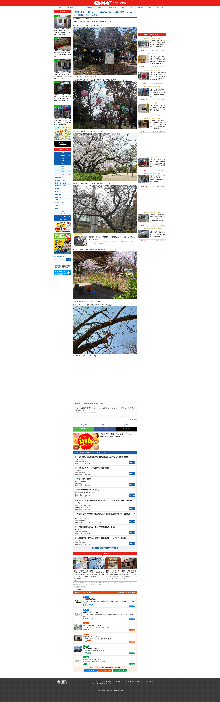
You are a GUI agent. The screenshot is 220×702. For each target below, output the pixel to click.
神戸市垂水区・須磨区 (60, 185)
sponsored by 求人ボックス (98, 452)
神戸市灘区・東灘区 (60, 180)
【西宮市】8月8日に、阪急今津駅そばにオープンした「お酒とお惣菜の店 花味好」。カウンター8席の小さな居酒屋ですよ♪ (157, 92)
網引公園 (83, 586)
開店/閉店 (89, 7)
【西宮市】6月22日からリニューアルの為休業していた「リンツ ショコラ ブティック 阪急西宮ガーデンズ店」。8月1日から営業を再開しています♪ (158, 124)
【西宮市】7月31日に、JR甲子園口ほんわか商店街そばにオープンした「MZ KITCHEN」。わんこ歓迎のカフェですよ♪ (158, 218)
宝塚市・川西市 (59, 194)
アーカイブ (160, 7)
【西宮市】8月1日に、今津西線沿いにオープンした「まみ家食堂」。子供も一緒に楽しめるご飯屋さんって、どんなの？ (157, 179)
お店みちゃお (112, 7)
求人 (79, 7)
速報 (150, 7)
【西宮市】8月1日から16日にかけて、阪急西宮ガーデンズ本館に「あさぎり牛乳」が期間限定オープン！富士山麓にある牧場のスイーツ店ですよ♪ (157, 60)
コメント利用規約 (133, 419)
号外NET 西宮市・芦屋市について (103, 683)
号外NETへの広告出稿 (123, 681)
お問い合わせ (135, 681)
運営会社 (102, 681)
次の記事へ (125, 425)
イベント (140, 7)
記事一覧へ (105, 425)
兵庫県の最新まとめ (60, 177)
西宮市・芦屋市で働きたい (82, 452)
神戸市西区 (57, 188)
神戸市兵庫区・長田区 (60, 183)
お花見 (75, 586)
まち (123, 7)
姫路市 (56, 208)
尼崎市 (56, 199)
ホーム (96, 681)
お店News (100, 7)
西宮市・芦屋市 (119, 3)
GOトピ (59, 7)
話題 (131, 7)
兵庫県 (89, 18)
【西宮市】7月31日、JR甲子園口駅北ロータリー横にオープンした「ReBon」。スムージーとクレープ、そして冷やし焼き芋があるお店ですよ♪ (158, 76)
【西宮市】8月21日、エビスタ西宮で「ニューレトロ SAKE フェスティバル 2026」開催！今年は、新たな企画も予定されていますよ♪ (62, 98)
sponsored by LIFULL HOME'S (126, 592)
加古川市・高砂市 (59, 202)
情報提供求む (111, 681)
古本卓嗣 (81, 589)
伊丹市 (56, 191)
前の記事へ (84, 425)
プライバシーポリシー (147, 681)
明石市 (56, 205)
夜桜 (79, 586)
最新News (70, 7)
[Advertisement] (152, 21)
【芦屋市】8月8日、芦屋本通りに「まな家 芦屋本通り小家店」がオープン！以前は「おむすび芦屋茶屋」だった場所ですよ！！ (157, 163)
